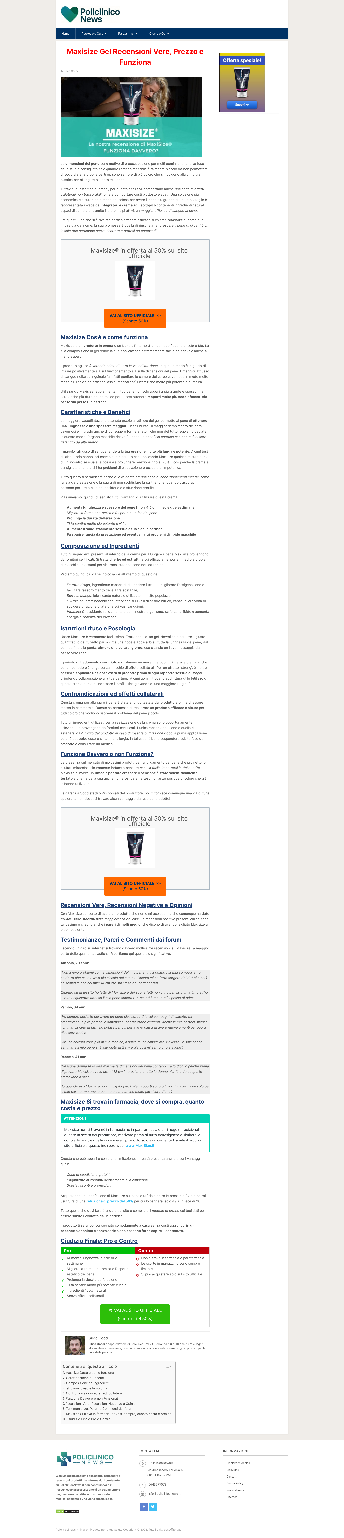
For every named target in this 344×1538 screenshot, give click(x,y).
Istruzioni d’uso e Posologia (86, 1388)
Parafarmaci (126, 33)
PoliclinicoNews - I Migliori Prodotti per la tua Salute (89, 1529)
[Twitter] (153, 1507)
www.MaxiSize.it (140, 1145)
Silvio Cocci (71, 71)
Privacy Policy (235, 1490)
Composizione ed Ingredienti (87, 1383)
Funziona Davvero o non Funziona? (92, 1398)
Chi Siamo (233, 1469)
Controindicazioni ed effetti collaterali (94, 1393)
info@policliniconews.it (165, 1494)
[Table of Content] (168, 1367)
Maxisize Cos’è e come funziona (89, 1373)
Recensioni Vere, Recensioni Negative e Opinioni (101, 1403)
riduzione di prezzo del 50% (110, 1201)
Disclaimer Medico (238, 1463)
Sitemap (232, 1497)
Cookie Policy (235, 1483)
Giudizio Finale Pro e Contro (89, 1419)
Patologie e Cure (92, 33)
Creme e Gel (157, 33)
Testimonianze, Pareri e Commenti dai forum (99, 1409)
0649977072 (157, 1484)
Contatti (232, 1476)
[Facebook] (144, 1507)
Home (65, 33)
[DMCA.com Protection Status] (68, 1512)
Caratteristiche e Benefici (85, 1378)
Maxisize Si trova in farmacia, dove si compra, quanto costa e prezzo (118, 1414)
